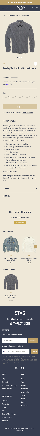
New (22, 379)
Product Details (9, 121)
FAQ (3, 379)
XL (27, 98)
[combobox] (5, 351)
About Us (5, 404)
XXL (33, 98)
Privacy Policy (7, 417)
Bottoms (24, 385)
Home (4, 15)
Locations (5, 401)
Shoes (23, 395)
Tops (22, 382)
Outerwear (24, 389)
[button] (36, 2)
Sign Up (33, 340)
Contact (5, 382)
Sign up (34, 352)
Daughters (24, 405)
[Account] (33, 8)
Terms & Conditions (9, 414)
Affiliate (5, 421)
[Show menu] (2, 8)
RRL (4, 63)
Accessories (25, 392)
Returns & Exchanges (10, 385)
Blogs (4, 407)
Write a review (20, 222)
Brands (23, 402)
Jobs (3, 411)
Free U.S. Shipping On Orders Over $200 (20, 2)
